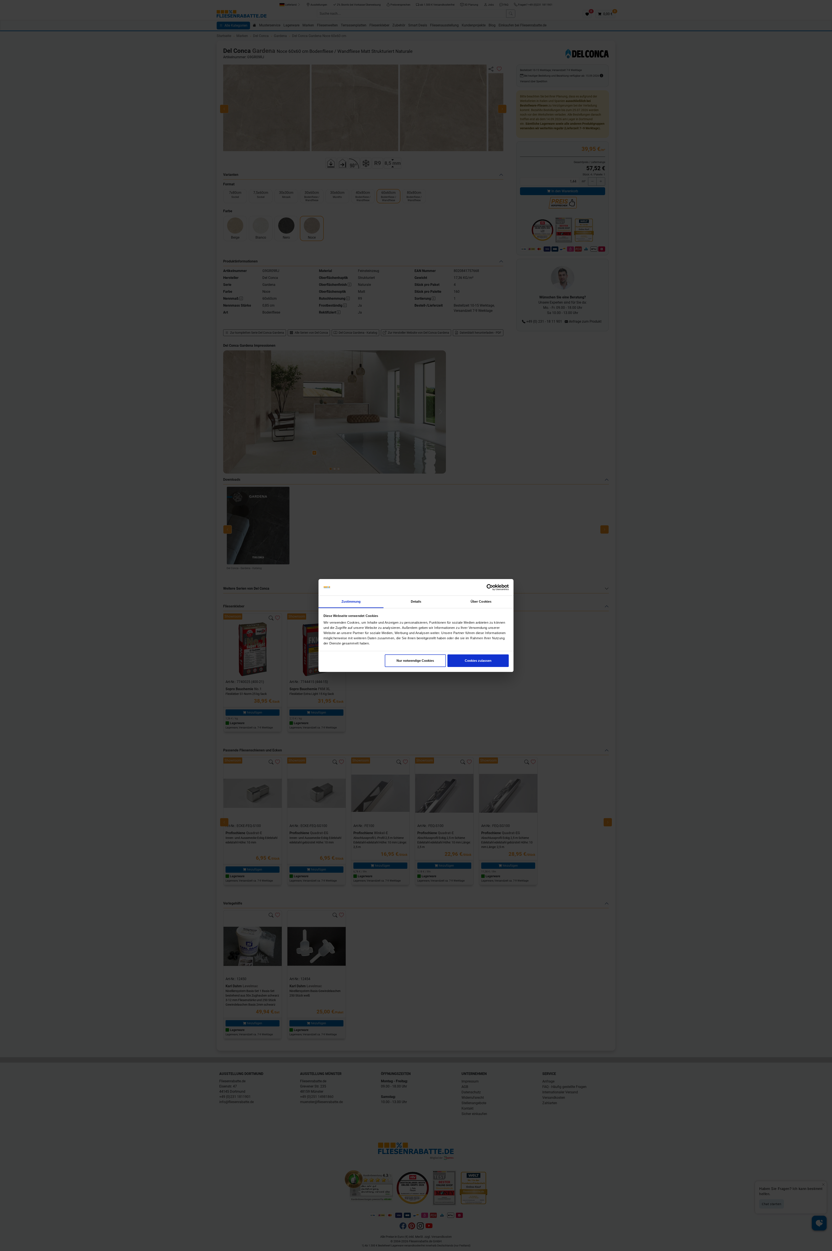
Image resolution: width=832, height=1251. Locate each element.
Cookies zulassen (478, 660)
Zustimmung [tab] (351, 601)
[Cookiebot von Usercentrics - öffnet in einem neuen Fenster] (490, 587)
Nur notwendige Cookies (415, 660)
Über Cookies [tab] (481, 601)
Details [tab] (416, 601)
